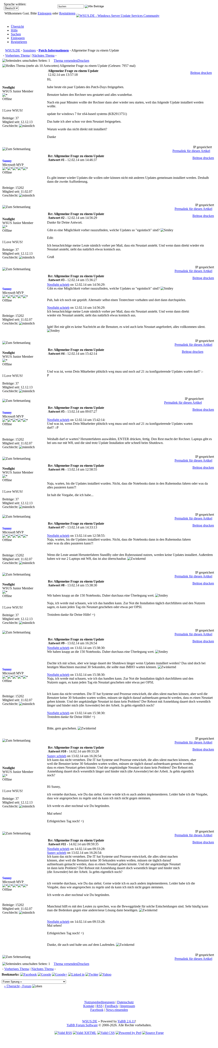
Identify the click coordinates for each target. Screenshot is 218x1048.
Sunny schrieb (56, 756)
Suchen (16, 34)
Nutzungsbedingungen (99, 1002)
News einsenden (117, 1010)
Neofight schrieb (58, 284)
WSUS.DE (12, 50)
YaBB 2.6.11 (126, 1021)
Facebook (96, 1010)
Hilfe (14, 30)
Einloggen (45, 13)
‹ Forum (25, 986)
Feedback (111, 1006)
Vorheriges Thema (17, 55)
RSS (99, 1006)
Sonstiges (29, 50)
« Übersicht (12, 986)
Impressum (127, 1006)
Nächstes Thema (43, 55)
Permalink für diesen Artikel (191, 151)
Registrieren (67, 13)
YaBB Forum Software (82, 1025)
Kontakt (88, 1006)
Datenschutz (125, 1002)
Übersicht (17, 26)
